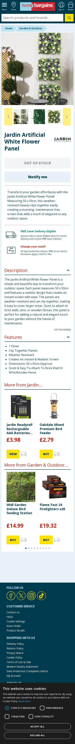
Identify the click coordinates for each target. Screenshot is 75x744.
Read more (25, 701)
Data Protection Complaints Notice (27, 671)
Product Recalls (16, 630)
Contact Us (13, 612)
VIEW (13, 454)
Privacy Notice (15, 653)
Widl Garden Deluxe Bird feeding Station (19, 509)
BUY (46, 454)
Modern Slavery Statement (22, 666)
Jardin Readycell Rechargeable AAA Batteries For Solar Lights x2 (20, 428)
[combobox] (37, 18)
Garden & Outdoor (30, 28)
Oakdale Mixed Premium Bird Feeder (52, 428)
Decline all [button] (37, 735)
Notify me (37, 176)
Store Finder (14, 626)
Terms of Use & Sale (19, 662)
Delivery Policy (15, 644)
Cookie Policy (14, 657)
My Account (14, 675)
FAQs (10, 617)
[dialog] (37, 713)
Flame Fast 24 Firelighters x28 (52, 507)
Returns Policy (15, 648)
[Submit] (69, 18)
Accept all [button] (37, 726)
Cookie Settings (16, 621)
